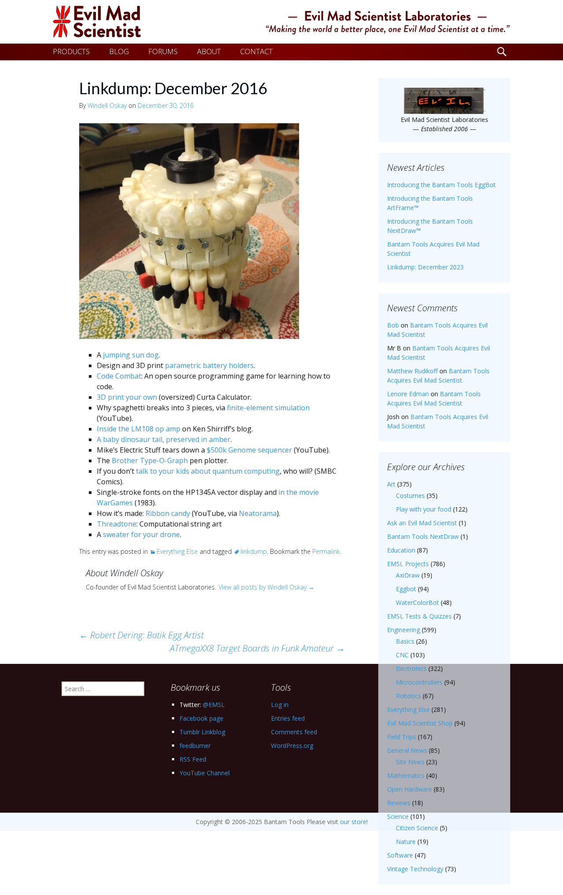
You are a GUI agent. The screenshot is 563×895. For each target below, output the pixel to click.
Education (401, 550)
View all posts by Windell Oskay (266, 587)
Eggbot (406, 589)
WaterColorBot (417, 602)
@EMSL (214, 704)
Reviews (398, 803)
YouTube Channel (204, 773)
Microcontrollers (419, 682)
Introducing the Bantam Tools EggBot (441, 184)
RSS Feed (192, 759)
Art (391, 484)
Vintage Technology (415, 869)
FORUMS (163, 51)
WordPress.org (292, 745)
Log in (280, 704)
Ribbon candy (168, 513)
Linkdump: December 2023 (425, 267)
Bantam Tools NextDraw (423, 536)
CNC (402, 655)
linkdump (254, 551)
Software (400, 855)
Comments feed (294, 732)
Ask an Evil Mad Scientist (422, 523)
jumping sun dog (131, 355)
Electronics (411, 668)
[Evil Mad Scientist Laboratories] (281, 22)
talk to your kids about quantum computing (208, 471)
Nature (406, 841)
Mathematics (405, 775)
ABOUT (209, 51)
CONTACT (256, 51)
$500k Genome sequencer (249, 450)
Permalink (326, 551)
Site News (410, 762)
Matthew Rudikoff (412, 371)
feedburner (195, 745)
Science (398, 816)
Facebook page (201, 718)
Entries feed (288, 718)
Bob (393, 325)
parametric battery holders (209, 365)
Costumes (410, 495)
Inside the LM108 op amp (138, 429)
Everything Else (177, 551)
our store (353, 822)
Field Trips (401, 737)
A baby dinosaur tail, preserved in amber (163, 439)
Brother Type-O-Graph (150, 460)
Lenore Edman (408, 394)
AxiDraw (408, 575)
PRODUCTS (71, 51)
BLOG (119, 51)
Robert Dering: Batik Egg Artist (141, 635)
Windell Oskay (107, 105)
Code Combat (119, 376)
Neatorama (258, 513)
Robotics (408, 696)
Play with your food (423, 509)
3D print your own (127, 397)
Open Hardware (409, 789)
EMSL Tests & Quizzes (419, 616)
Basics (405, 641)
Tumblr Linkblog (202, 732)
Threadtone (116, 524)
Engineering (403, 630)
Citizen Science (417, 828)
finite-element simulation (268, 408)
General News (407, 750)
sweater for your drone (141, 534)
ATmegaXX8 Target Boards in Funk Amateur (257, 648)
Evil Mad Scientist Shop (420, 723)
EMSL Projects (408, 564)
